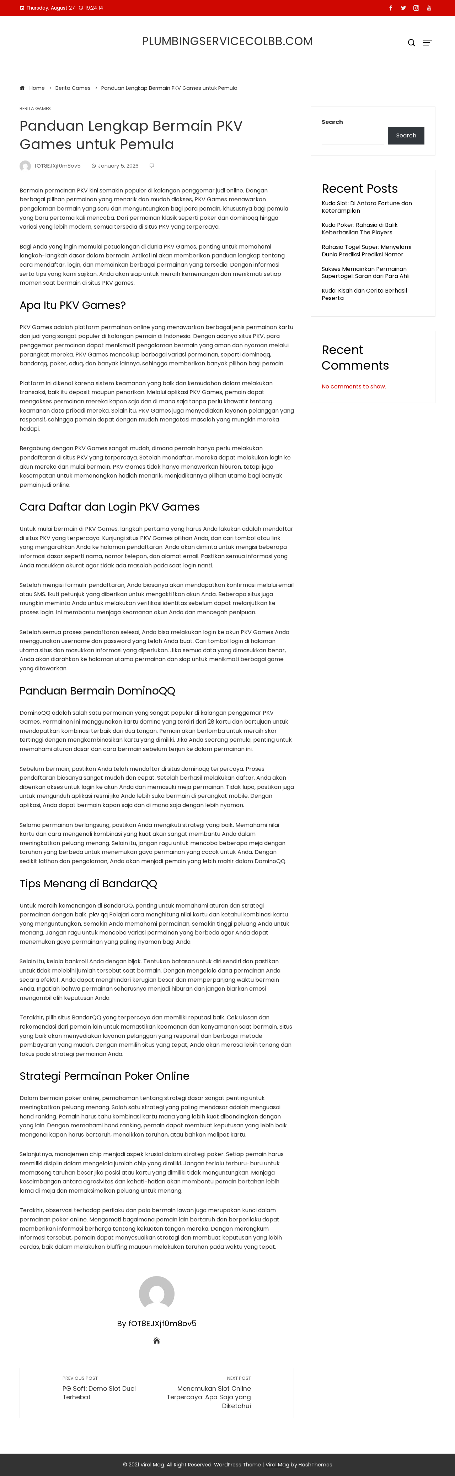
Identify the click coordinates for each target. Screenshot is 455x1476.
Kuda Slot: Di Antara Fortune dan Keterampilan (367, 207)
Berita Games (35, 109)
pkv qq (98, 914)
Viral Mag (277, 1464)
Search (332, 122)
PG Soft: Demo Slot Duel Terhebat (99, 1388)
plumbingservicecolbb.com (227, 41)
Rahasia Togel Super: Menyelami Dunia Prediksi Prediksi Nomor (366, 250)
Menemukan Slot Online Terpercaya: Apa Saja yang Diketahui (209, 1392)
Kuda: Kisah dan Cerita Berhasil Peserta (364, 294)
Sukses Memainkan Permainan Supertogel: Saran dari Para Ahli (366, 273)
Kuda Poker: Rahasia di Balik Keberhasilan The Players (360, 228)
